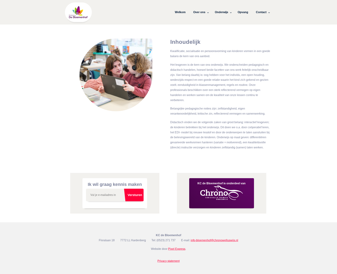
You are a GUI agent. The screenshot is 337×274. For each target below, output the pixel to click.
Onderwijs (221, 12)
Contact (261, 12)
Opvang (243, 12)
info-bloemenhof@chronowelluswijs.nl (214, 240)
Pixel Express (176, 248)
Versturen (135, 195)
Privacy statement (168, 260)
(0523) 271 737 (166, 240)
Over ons (199, 12)
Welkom (180, 12)
